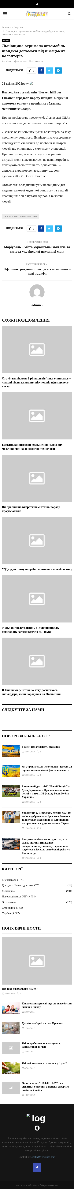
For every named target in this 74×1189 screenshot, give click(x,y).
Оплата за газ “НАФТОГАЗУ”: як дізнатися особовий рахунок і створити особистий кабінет (45, 1087)
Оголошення (9, 902)
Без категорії (9, 880)
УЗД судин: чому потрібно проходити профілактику (37, 569)
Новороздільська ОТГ (14, 896)
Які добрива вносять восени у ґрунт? (44, 1063)
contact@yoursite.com (43, 1157)
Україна (6, 40)
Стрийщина (8, 907)
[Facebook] (37, 1167)
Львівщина (8, 891)
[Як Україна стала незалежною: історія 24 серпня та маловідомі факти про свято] (11, 771)
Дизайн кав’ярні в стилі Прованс (42, 1023)
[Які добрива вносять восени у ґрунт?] (11, 1068)
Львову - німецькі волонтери (20, 216)
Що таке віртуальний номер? (20, 988)
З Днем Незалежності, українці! (41, 746)
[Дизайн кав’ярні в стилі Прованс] (11, 1028)
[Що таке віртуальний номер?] (37, 961)
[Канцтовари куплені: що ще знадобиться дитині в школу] (11, 1008)
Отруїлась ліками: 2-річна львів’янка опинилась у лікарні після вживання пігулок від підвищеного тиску (36, 382)
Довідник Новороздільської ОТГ (20, 885)
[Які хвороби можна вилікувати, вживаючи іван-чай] (11, 1048)
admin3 (9, 61)
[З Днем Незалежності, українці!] (11, 751)
